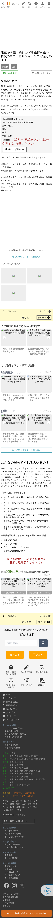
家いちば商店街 (11, 858)
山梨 (21, 762)
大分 (26, 779)
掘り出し (6, 796)
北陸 (4, 765)
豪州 (12, 785)
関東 (4, 759)
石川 (16, 765)
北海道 (5, 753)
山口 (31, 773)
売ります (15, 654)
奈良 (31, 770)
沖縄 (4, 782)
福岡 (12, 779)
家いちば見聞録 (11, 877)
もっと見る (44, 372)
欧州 (21, 785)
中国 (4, 773)
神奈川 (42, 759)
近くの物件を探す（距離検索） (26, 256)
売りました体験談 (12, 844)
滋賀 (12, 770)
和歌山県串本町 (9, 73)
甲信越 (5, 762)
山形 (31, 756)
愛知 (16, 767)
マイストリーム (13, 719)
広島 (16, 773)
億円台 (30, 796)
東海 (4, 767)
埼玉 (26, 759)
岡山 (12, 773)
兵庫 (26, 770)
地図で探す (11, 788)
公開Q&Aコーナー (12, 872)
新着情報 (6, 793)
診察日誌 (8, 869)
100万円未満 (29, 793)
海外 (4, 785)
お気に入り (11, 712)
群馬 (21, 759)
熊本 (31, 779)
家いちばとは (12, 709)
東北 (4, 756)
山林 (14, 66)
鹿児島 (42, 779)
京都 (16, 770)
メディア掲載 (8, 903)
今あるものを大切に (13, 737)
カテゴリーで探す (13, 809)
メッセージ (11, 716)
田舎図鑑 (8, 855)
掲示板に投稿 (12, 701)
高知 (26, 776)
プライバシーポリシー (12, 894)
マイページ (11, 698)
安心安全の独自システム (15, 734)
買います (38, 654)
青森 (12, 756)
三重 (26, 767)
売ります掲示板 (11, 830)
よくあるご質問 (11, 744)
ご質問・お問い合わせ (17, 821)
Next (48, 337)
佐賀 (16, 779)
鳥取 (21, 773)
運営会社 (6, 905)
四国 (4, 776)
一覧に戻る (11, 311)
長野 (16, 762)
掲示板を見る (12, 705)
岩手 (16, 756)
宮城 (26, 756)
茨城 (12, 759)
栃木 (16, 759)
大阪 (21, 770)
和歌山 (37, 770)
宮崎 (36, 779)
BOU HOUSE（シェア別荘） (15, 814)
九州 (4, 779)
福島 (36, 756)
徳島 (16, 776)
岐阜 (21, 767)
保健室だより (10, 866)
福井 (21, 765)
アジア (27, 785)
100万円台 (17, 793)
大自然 (5, 66)
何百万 (15, 796)
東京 (36, 759)
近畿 (4, 770)
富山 (12, 765)
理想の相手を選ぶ (12, 731)
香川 (12, 776)
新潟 (12, 762)
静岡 (12, 767)
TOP (8, 694)
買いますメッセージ (13, 833)
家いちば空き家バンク (14, 836)
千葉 (31, 759)
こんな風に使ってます (14, 847)
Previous (4, 337)
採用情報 (6, 900)
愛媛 (21, 776)
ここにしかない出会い (14, 728)
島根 (26, 773)
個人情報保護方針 (10, 897)
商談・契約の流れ (12, 747)
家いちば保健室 (9, 863)
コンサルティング (12, 874)
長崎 (21, 779)
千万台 (23, 796)
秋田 (21, 756)
